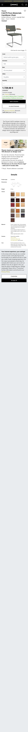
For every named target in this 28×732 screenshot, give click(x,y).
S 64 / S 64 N (13, 237)
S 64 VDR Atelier (14, 240)
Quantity (4, 80)
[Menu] (2, 5)
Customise (14, 276)
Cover (3, 54)
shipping (7, 94)
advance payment (10, 110)
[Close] (26, 1)
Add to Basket (14, 101)
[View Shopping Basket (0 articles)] (26, 5)
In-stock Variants (14, 106)
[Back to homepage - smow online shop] (14, 5)
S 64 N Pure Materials (15, 239)
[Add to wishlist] (25, 11)
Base (3, 67)
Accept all (14, 280)
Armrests (4, 60)
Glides (3, 74)
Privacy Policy (5, 272)
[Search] (22, 5)
